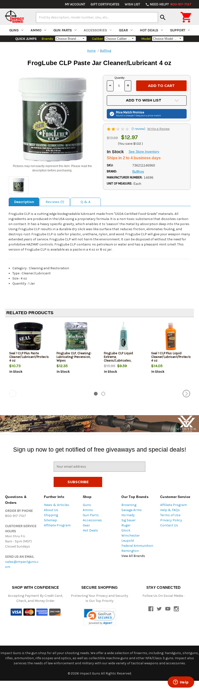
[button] (99, 617)
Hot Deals (149, 30)
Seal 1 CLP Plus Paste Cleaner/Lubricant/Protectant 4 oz (29, 356)
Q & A (86, 202)
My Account (75, 4)
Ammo (36, 30)
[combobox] (97, 17)
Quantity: (120, 77)
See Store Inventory (144, 151)
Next (186, 393)
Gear (123, 30)
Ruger (126, 525)
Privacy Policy (171, 520)
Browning (128, 505)
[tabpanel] (28, 355)
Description (24, 202)
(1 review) (139, 129)
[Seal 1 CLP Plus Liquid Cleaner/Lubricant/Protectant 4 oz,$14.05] (171, 336)
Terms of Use (170, 515)
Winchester (130, 535)
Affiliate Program (57, 525)
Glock (125, 530)
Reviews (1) (55, 202)
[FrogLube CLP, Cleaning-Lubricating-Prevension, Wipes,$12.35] (76, 336)
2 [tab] (103, 394)
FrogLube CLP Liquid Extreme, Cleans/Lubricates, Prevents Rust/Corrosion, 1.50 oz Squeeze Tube (122, 360)
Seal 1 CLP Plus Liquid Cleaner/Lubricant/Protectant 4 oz (171, 356)
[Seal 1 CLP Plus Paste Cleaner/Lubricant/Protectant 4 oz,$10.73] (29, 336)
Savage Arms (131, 510)
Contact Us (169, 525)
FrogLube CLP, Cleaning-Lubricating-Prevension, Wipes (74, 356)
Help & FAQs (170, 510)
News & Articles (56, 505)
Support (177, 30)
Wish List (132, 4)
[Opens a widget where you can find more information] (180, 682)
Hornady (128, 515)
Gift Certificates (105, 4)
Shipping (51, 515)
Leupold (127, 541)
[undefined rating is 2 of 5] (118, 129)
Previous (12, 393)
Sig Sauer (128, 520)
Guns (14, 30)
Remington (130, 551)
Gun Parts (62, 30)
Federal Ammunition (137, 546)
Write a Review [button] (158, 129)
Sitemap (50, 520)
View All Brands (133, 556)
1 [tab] (96, 394)
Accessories (95, 30)
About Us (51, 510)
